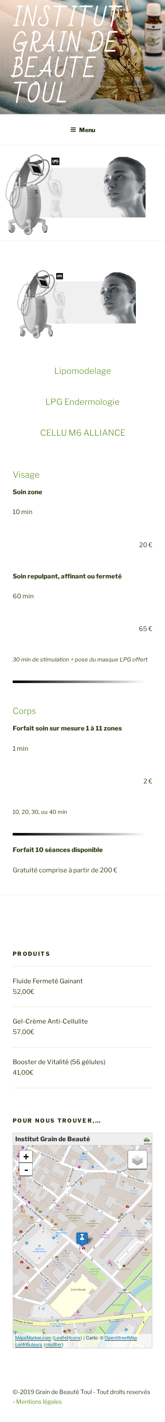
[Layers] (137, 1160)
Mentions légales (39, 1401)
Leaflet (61, 1337)
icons (74, 1337)
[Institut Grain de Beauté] (82, 1239)
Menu (87, 129)
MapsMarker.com (33, 1337)
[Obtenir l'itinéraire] (148, 1140)
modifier (53, 1344)
